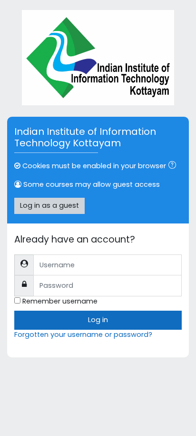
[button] (174, 166)
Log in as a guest (49, 205)
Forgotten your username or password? (83, 334)
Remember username (60, 301)
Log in (98, 319)
